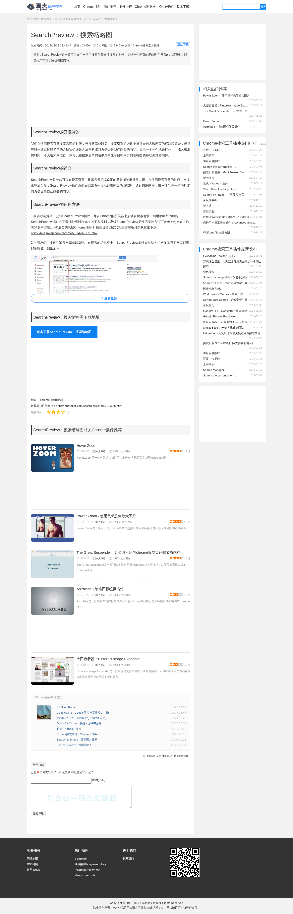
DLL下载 (183, 6)
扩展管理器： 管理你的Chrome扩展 (225, 322)
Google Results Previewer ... (221, 316)
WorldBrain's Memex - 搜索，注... (224, 294)
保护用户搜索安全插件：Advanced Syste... (230, 222)
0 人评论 (100, 451)
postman (81, 858)
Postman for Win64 (87, 869)
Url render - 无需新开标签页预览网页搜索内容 (231, 333)
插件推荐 (110, 6)
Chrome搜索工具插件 (65, 19)
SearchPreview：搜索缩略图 (74, 745)
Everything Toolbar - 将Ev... (220, 255)
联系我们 (128, 858)
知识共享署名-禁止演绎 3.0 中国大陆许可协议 (157, 907)
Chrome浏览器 (145, 6)
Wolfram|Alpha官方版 (216, 232)
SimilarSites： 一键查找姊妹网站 (223, 327)
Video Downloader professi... (221, 189)
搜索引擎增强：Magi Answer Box (223, 172)
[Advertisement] (110, 95)
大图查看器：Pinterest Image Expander (108, 659)
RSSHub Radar (66, 707)
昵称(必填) (98, 780)
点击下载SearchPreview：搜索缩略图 (64, 332)
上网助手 (208, 155)
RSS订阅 (32, 864)
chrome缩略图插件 (52, 399)
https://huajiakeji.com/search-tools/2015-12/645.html (89, 405)
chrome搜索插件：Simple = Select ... (80, 734)
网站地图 (32, 858)
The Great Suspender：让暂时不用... (226, 111)
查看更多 (110, 298)
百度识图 (208, 211)
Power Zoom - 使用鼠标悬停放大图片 (106, 516)
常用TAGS (33, 869)
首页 (77, 6)
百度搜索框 (210, 200)
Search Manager (213, 369)
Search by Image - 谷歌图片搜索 (77, 739)
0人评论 (102, 45)
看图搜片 (208, 177)
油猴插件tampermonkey (90, 864)
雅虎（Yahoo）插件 (69, 728)
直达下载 (183, 44)
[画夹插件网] (46, 11)
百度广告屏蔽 (211, 150)
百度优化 (208, 305)
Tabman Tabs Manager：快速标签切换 (167, 756)
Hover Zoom (86, 446)
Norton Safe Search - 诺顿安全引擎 (225, 299)
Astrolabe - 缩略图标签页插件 (100, 589)
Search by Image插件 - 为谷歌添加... (226, 277)
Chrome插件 (92, 6)
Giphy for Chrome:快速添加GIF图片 (79, 723)
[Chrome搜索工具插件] (263, 143)
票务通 (207, 205)
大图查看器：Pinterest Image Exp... (225, 105)
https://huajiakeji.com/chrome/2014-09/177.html (64, 233)
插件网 (45, 19)
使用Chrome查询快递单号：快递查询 (226, 217)
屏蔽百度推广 (211, 161)
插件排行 (125, 6)
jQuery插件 (166, 6)
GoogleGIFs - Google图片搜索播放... (226, 310)
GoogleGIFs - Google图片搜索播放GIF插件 (84, 712)
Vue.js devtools (85, 875)
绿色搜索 (208, 271)
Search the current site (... (219, 166)
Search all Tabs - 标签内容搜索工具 (225, 283)
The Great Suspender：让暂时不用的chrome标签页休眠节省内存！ (130, 553)
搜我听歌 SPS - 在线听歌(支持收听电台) (81, 718)
